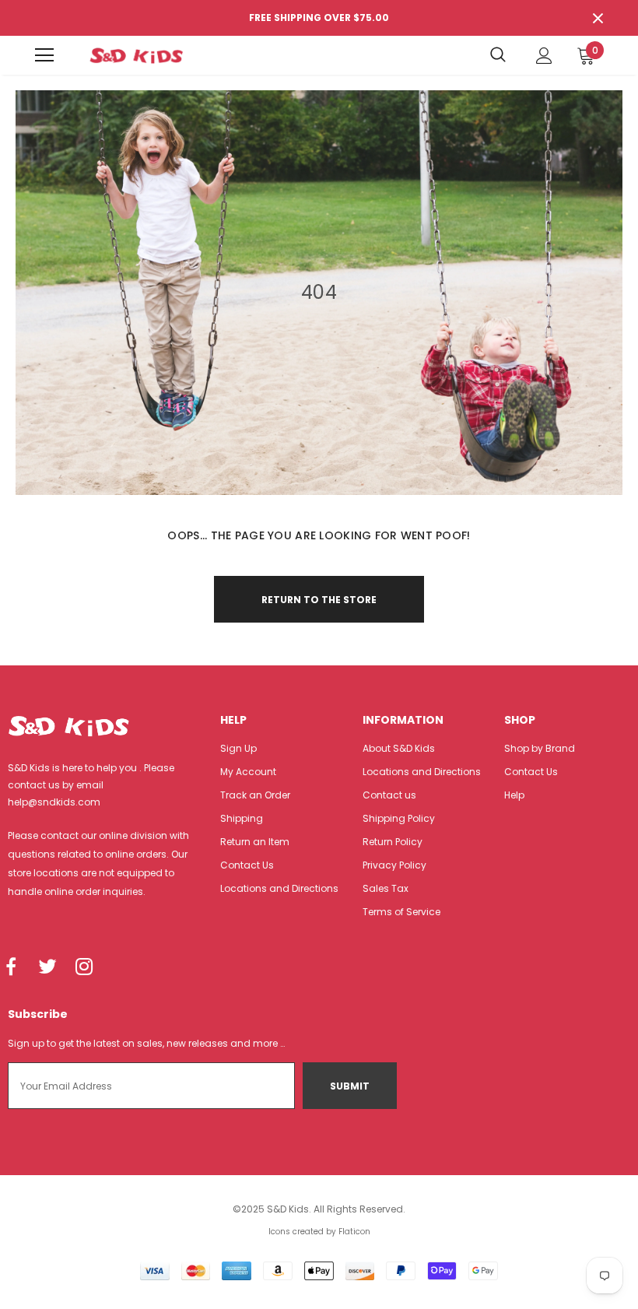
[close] (597, 18)
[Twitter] (47, 968)
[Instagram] (84, 968)
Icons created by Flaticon (319, 1231)
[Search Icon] (498, 55)
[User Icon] (544, 55)
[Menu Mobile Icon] (44, 55)
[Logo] (136, 55)
